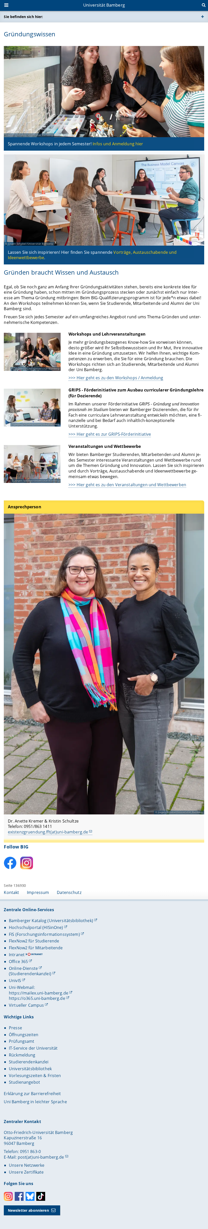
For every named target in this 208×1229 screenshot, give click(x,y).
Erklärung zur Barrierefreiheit (32, 1093)
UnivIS (15, 980)
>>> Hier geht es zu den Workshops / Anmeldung (115, 378)
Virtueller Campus (26, 1005)
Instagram (8, 1196)
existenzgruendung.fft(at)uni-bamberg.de (48, 832)
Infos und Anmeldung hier (118, 144)
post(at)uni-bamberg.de (41, 1157)
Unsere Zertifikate (26, 1172)
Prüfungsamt (21, 1041)
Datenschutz (69, 892)
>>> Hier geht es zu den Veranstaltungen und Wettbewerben (127, 484)
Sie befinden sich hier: (23, 16)
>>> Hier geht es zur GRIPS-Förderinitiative (109, 434)
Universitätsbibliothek (30, 1069)
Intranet (17, 954)
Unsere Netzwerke (26, 1165)
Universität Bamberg (104, 5)
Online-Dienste (23, 968)
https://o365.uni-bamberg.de (37, 998)
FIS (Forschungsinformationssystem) (44, 934)
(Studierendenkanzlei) (30, 973)
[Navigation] (7, 5)
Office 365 (18, 961)
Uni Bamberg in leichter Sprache (35, 1102)
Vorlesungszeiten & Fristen (35, 1075)
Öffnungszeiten (23, 1034)
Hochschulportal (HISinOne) (36, 927)
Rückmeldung (22, 1055)
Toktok (40, 1196)
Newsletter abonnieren (28, 1210)
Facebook (19, 1196)
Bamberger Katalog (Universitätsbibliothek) (51, 920)
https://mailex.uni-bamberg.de (38, 993)
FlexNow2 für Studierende (34, 941)
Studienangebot (24, 1082)
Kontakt (11, 892)
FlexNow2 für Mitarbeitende (36, 948)
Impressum (38, 892)
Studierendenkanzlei (29, 1062)
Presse (15, 1028)
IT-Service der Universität (33, 1048)
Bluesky (30, 1196)
